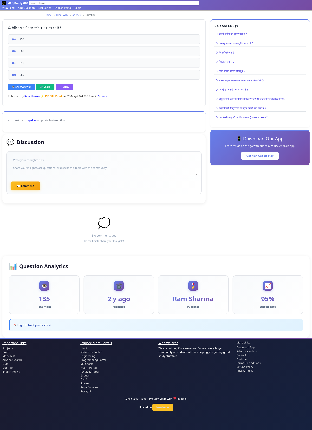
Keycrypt (85, 391)
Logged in (30, 120)
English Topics (11, 371)
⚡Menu (64, 86)
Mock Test (8, 356)
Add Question (26, 8)
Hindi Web (62, 14)
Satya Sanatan (89, 387)
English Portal (63, 8)
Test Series (44, 8)
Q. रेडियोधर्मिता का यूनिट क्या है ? (231, 34)
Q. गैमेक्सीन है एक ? (225, 52)
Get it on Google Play (259, 156)
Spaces (84, 383)
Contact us (243, 355)
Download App (245, 347)
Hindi (83, 348)
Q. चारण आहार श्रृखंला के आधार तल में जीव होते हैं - (240, 80)
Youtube (241, 359)
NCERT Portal (88, 368)
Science (76, 14)
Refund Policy (244, 367)
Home (48, 14)
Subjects (7, 348)
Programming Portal (93, 360)
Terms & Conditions (248, 363)
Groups (85, 375)
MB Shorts (86, 364)
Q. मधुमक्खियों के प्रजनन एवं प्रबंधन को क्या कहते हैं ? (241, 108)
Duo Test (7, 368)
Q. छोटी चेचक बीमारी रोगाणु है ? (230, 71)
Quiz (5, 364)
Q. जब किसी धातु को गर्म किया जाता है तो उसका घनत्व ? (242, 117)
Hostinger (162, 407)
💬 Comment (25, 186)
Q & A (83, 379)
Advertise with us (247, 351)
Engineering (87, 356)
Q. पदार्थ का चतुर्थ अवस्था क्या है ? (232, 89)
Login (78, 8)
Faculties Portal (89, 371)
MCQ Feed (8, 8)
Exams (6, 352)
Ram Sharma (32, 96)
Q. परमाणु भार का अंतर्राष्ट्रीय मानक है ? (234, 43)
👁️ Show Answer (21, 86)
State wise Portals (91, 352)
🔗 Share (45, 86)
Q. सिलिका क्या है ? (225, 62)
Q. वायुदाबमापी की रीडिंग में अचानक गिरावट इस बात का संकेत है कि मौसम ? (250, 99)
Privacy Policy (244, 371)
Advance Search (12, 360)
